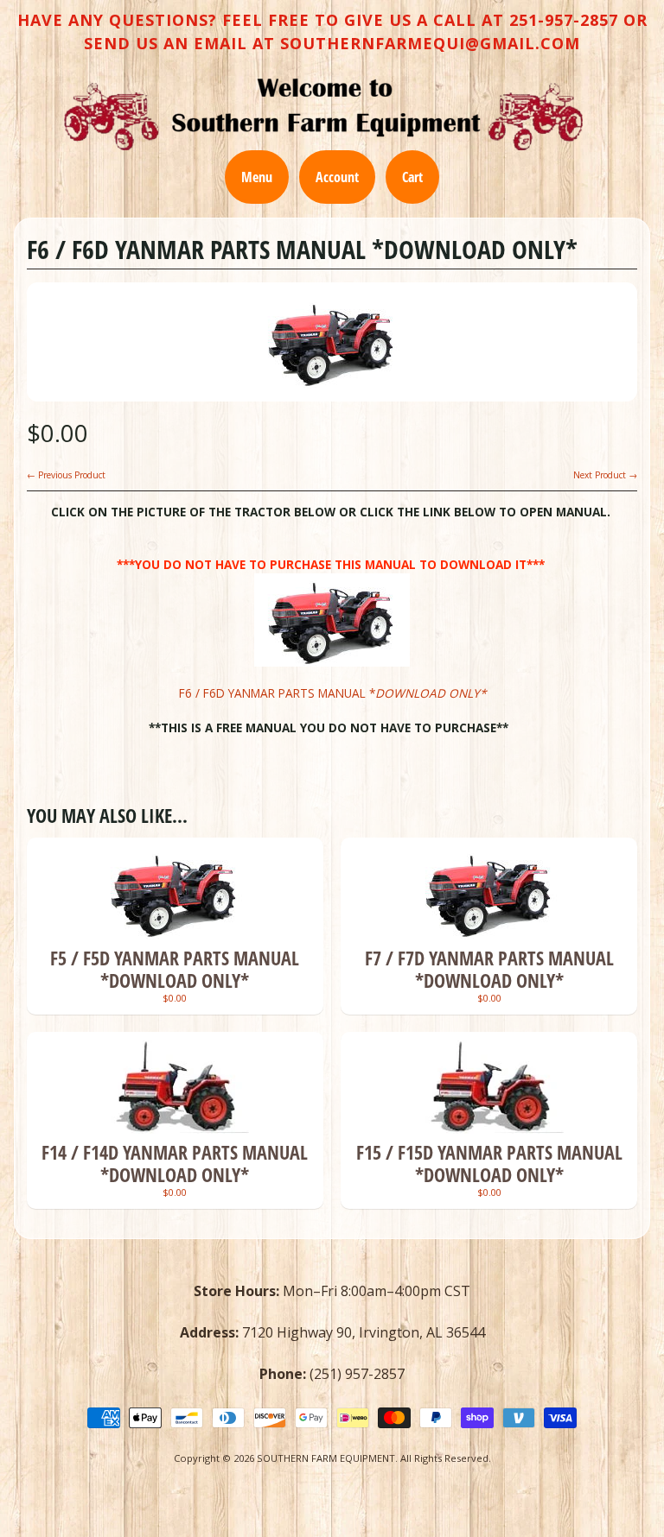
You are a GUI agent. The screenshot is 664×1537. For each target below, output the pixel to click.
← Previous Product (66, 475)
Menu (256, 177)
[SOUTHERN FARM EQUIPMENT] (323, 114)
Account (337, 177)
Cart (412, 177)
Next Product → (605, 475)
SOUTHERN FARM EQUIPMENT (326, 1458)
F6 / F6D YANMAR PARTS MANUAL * (332, 693)
